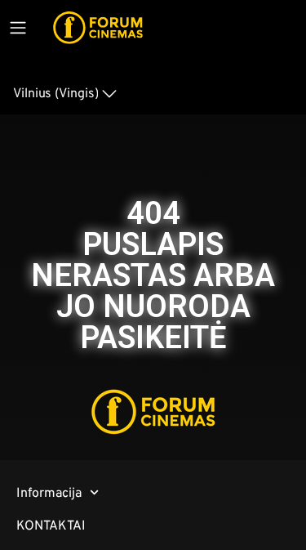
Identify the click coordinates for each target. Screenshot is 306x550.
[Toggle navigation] (18, 27)
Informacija (49, 492)
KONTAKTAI (51, 525)
